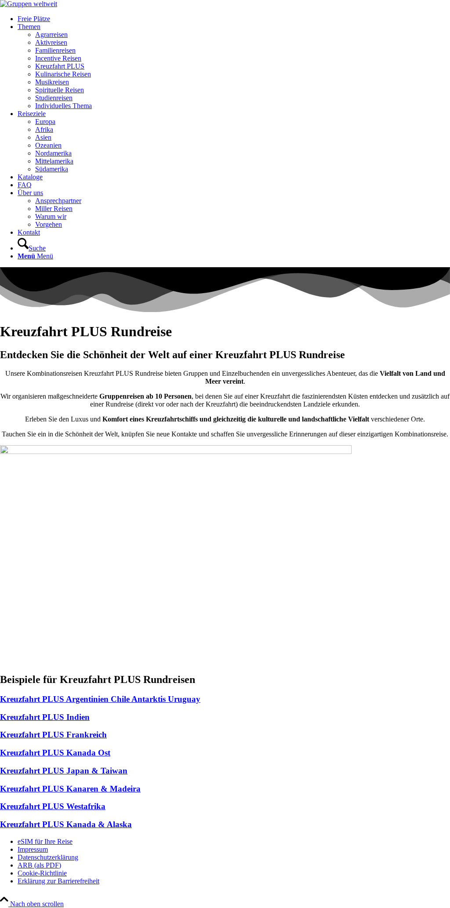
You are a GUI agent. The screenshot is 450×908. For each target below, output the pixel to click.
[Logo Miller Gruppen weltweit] (28, 3)
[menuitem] (234, 19)
